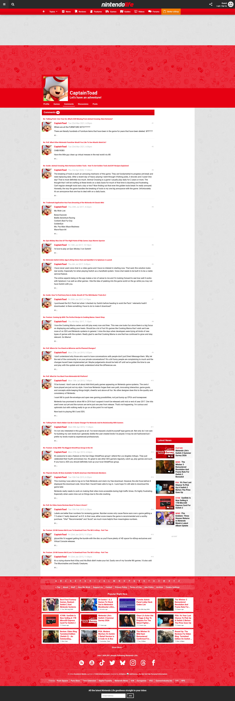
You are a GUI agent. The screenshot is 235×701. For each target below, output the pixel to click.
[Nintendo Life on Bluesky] (122, 663)
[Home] (43, 12)
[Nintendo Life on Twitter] (112, 663)
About (65, 587)
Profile (46, 104)
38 (171, 456)
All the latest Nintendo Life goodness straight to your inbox (117, 690)
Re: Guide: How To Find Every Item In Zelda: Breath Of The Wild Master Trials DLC (74, 295)
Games (57, 104)
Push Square (62, 681)
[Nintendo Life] (117, 4)
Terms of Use (136, 587)
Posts (95, 104)
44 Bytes (122, 674)
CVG (177, 681)
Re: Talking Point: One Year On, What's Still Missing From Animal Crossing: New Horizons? (78, 119)
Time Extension (89, 681)
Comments (69, 104)
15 (153, 534)
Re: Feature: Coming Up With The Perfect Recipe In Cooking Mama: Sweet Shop (74, 317)
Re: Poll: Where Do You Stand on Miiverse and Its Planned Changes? (69, 348)
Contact (109, 587)
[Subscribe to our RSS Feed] (81, 663)
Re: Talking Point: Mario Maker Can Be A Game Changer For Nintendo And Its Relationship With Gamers (83, 423)
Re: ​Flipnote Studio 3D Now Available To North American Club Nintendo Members (74, 473)
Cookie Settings (173, 587)
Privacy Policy (121, 587)
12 (153, 452)
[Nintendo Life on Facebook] (153, 663)
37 (171, 472)
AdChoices (133, 674)
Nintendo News (121, 681)
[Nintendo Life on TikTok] (102, 663)
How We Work (84, 587)
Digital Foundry (105, 681)
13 (153, 477)
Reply (61, 136)
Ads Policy (149, 587)
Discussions (83, 104)
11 (153, 427)
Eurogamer (142, 681)
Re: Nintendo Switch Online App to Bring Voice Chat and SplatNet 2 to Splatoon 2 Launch (77, 260)
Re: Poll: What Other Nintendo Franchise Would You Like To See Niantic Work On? (74, 142)
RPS (183, 681)
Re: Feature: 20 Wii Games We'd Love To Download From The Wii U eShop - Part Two (75, 530)
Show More (117, 647)
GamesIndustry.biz (164, 681)
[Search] (13, 4)
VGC (151, 681)
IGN (132, 681)
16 (153, 557)
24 (171, 523)
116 (171, 507)
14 (153, 509)
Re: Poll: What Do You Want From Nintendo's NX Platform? (65, 376)
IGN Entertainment (102, 674)
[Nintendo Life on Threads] (143, 663)
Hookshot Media (80, 674)
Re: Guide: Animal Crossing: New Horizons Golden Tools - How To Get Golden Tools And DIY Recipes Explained (86, 166)
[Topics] (4, 4)
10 (153, 380)
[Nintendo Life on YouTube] (91, 663)
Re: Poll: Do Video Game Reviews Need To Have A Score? (65, 505)
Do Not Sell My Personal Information (153, 674)
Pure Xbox (75, 681)
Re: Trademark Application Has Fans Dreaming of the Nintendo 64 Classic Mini (73, 203)
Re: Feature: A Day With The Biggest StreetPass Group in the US (68, 448)
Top (58, 587)
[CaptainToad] (47, 130)
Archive (159, 587)
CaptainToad (83, 93)
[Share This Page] (210, 4)
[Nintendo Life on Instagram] (132, 663)
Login (218, 6)
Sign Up (224, 6)
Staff (73, 587)
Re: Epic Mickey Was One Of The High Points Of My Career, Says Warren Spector (74, 241)
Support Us (98, 587)
